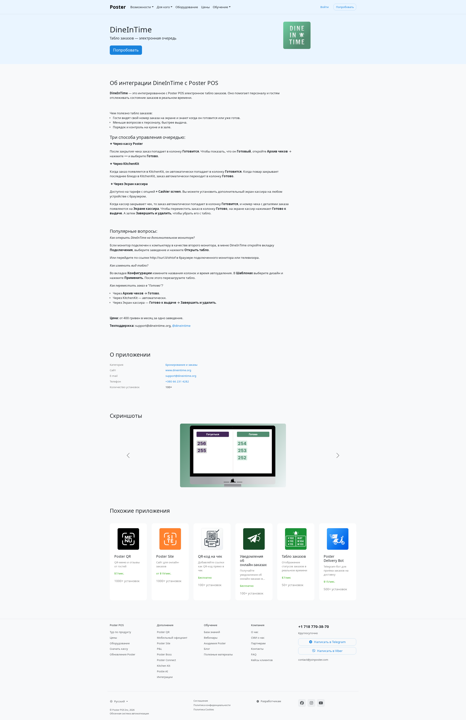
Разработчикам (270, 701)
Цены (205, 7)
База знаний (212, 632)
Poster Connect (166, 660)
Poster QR (163, 632)
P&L (159, 648)
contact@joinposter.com (313, 659)
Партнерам (258, 643)
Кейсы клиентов (262, 660)
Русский (120, 701)
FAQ (253, 654)
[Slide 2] (233, 482)
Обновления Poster (122, 654)
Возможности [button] (140, 7)
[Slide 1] (226, 482)
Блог (207, 648)
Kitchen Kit (163, 665)
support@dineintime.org (180, 376)
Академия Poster (215, 643)
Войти (324, 7)
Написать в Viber (329, 651)
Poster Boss (164, 654)
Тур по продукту (120, 632)
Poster (118, 6)
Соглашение (200, 700)
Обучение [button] (220, 7)
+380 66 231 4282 (177, 381)
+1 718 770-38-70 (313, 626)
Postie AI (162, 671)
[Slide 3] (239, 482)
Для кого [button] (163, 7)
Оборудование (186, 7)
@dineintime (181, 326)
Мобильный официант (172, 637)
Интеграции (165, 677)
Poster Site (163, 643)
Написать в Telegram (329, 642)
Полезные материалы (218, 654)
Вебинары (211, 637)
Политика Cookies (203, 709)
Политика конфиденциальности (211, 705)
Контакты (257, 648)
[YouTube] (321, 703)
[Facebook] (302, 703)
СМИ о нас (257, 637)
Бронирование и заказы (181, 364)
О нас (254, 632)
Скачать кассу (119, 648)
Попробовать (345, 7)
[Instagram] (311, 703)
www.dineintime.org (178, 370)
